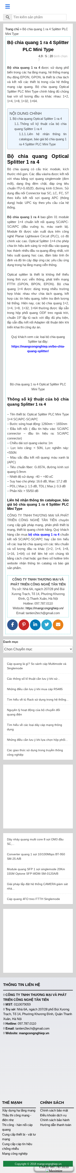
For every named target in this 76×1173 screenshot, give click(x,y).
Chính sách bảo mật (54, 1110)
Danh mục (10, 642)
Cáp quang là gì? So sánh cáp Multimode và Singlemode (36, 666)
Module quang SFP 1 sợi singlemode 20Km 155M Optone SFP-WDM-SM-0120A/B (36, 871)
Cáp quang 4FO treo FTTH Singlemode (33, 899)
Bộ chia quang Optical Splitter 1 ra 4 (37, 118)
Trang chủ (12, 29)
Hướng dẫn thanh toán (55, 1125)
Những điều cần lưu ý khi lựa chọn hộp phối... (37, 739)
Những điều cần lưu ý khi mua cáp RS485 (35, 689)
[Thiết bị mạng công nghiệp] (38, 6)
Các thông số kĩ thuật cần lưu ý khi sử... (33, 678)
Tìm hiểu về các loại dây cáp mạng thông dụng (34, 727)
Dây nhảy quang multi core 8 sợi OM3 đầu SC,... (35, 841)
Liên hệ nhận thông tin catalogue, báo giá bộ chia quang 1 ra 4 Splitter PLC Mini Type (42, 139)
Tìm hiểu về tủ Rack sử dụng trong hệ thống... (38, 699)
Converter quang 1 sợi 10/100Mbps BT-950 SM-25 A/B (36, 856)
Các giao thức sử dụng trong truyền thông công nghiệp (35, 752)
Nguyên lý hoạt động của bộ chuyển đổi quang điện (33, 712)
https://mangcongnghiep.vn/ (45, 608)
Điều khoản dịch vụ (53, 1115)
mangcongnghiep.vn (34, 1033)
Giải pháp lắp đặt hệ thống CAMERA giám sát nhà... (37, 886)
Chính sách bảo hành (54, 1120)
